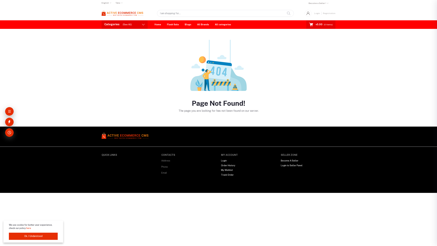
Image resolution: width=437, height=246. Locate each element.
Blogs (188, 24)
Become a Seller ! (317, 3)
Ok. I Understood (33, 236)
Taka (118, 3)
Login (317, 13)
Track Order (227, 175)
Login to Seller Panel (291, 165)
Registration (329, 13)
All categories (223, 24)
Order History (228, 165)
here (28, 228)
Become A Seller (289, 160)
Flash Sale (173, 24)
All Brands (203, 24)
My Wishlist (227, 170)
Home (157, 24)
